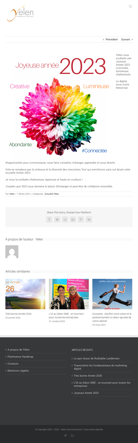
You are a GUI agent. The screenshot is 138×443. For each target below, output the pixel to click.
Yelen (12, 194)
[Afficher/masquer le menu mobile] (131, 6)
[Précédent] (8, 302)
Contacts (13, 363)
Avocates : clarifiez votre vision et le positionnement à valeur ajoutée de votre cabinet (111, 317)
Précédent (112, 39)
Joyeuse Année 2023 (86, 393)
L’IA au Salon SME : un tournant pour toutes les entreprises (102, 384)
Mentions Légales (18, 370)
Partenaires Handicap (20, 356)
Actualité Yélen (52, 194)
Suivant (125, 39)
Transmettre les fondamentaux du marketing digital (100, 367)
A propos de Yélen (18, 349)
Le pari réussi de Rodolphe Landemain (96, 358)
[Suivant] (129, 302)
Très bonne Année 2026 (18, 313)
